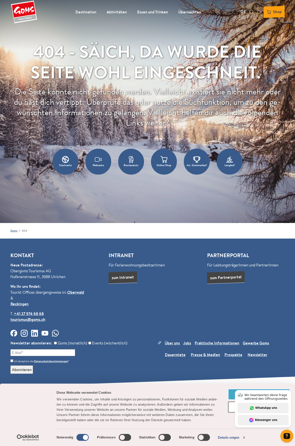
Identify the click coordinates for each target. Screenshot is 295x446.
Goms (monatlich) (72, 343)
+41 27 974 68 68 (29, 313)
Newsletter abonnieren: (31, 343)
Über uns (172, 343)
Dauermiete (175, 354)
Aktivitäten (117, 12)
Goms (13, 231)
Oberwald (75, 292)
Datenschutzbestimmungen (51, 361)
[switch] (125, 437)
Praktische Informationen (217, 343)
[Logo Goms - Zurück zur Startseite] (24, 12)
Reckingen (19, 304)
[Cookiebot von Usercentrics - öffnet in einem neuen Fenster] (28, 437)
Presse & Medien (205, 354)
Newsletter (257, 354)
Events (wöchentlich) (109, 343)
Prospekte (233, 354)
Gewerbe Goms (256, 343)
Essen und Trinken (152, 12)
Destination (85, 12)
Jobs (187, 343)
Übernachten (189, 12)
